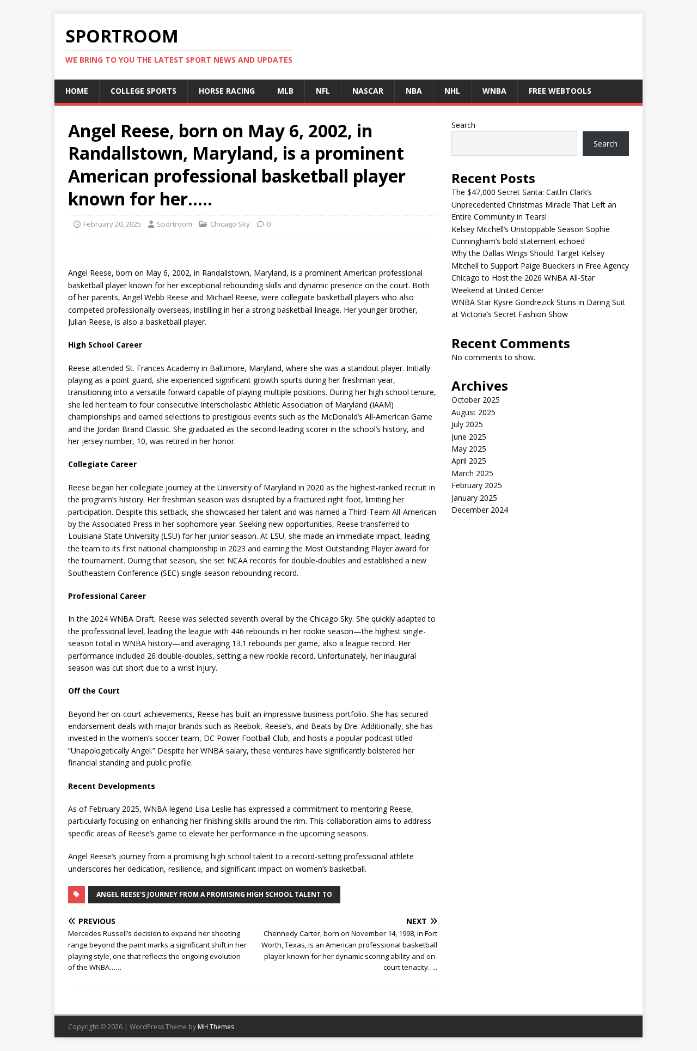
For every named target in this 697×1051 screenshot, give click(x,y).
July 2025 (467, 424)
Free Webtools (560, 91)
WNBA (494, 91)
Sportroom (174, 224)
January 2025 (474, 498)
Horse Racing (227, 91)
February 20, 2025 (112, 224)
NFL (323, 91)
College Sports (143, 91)
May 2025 (468, 449)
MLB (285, 91)
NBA (414, 91)
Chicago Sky (230, 224)
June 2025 (468, 437)
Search (463, 125)
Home (76, 91)
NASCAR (367, 91)
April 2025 (468, 460)
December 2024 (479, 510)
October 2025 (475, 399)
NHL (452, 91)
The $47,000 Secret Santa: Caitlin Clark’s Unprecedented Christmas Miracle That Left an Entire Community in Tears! (533, 204)
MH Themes (216, 1026)
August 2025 (473, 412)
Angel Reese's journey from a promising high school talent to (214, 894)
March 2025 (472, 473)
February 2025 (476, 485)
